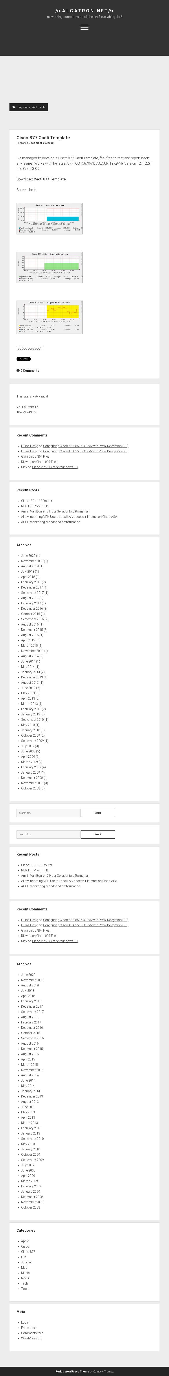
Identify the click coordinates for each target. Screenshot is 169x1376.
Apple (25, 1241)
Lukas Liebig (29, 446)
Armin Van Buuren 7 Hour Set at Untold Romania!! (55, 511)
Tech (24, 1283)
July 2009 (27, 746)
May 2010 (28, 725)
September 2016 (32, 619)
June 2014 (28, 661)
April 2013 (28, 698)
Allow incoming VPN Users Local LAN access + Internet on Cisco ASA (69, 516)
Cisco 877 (28, 1251)
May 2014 (28, 667)
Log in (25, 1322)
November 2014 (32, 651)
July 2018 (27, 571)
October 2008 (30, 788)
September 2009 (32, 741)
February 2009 (31, 767)
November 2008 (32, 783)
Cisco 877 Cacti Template (43, 137)
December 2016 (32, 608)
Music (25, 1273)
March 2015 (29, 645)
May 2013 (28, 693)
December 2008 (32, 778)
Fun (23, 1257)
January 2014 (30, 672)
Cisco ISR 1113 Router (36, 501)
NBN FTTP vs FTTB (34, 506)
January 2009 (30, 772)
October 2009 (30, 735)
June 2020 (28, 555)
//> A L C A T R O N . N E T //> (84, 10)
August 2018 (30, 566)
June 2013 (28, 688)
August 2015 (30, 635)
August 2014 (30, 656)
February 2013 (31, 709)
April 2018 (28, 577)
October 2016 (30, 614)
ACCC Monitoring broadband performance (50, 522)
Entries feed (29, 1328)
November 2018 (32, 561)
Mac (24, 1267)
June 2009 (28, 751)
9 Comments (29, 370)
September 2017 (32, 592)
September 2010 (32, 719)
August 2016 (30, 624)
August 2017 (30, 598)
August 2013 (30, 682)
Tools (25, 1289)
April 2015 (28, 640)
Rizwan (26, 462)
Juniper (26, 1262)
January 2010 (30, 730)
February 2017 (31, 603)
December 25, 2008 (41, 143)
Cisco (25, 1246)
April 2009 (28, 756)
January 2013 (30, 714)
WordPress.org (31, 1338)
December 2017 (32, 587)
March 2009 (29, 762)
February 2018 (31, 582)
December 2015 (32, 629)
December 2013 (32, 677)
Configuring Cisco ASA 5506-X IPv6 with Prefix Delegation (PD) (86, 446)
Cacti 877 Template (50, 179)
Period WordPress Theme (72, 1371)
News (25, 1278)
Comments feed (32, 1333)
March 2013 (29, 704)
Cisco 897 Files (39, 456)
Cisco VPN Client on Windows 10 (55, 467)
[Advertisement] (84, 70)
